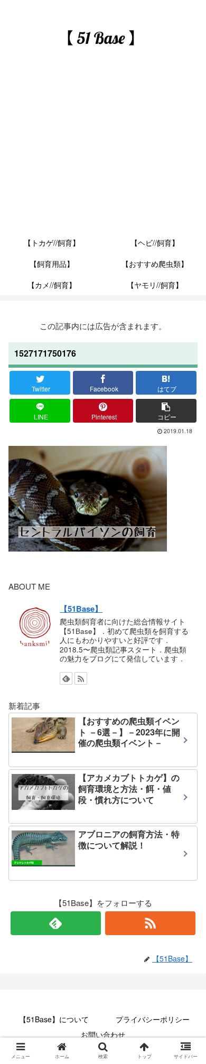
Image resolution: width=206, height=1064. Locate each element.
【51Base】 (81, 608)
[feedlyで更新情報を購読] (66, 678)
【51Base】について (54, 1019)
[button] (186, 943)
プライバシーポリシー (153, 1019)
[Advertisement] (103, 154)
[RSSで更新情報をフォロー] (80, 678)
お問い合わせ (103, 1034)
